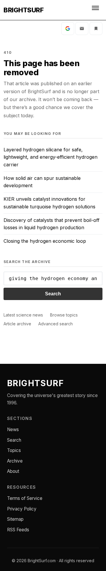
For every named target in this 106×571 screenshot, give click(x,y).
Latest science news (23, 314)
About (13, 471)
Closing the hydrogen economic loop (45, 241)
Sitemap (15, 519)
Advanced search (55, 323)
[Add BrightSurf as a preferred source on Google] (67, 28)
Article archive (17, 323)
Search (53, 293)
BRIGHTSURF (24, 10)
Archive (15, 461)
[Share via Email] (81, 28)
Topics (14, 450)
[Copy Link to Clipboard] (96, 28)
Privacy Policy (22, 509)
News (13, 429)
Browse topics (64, 314)
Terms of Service (24, 498)
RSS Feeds (18, 530)
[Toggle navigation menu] (96, 10)
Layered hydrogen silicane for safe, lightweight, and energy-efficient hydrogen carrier (50, 157)
